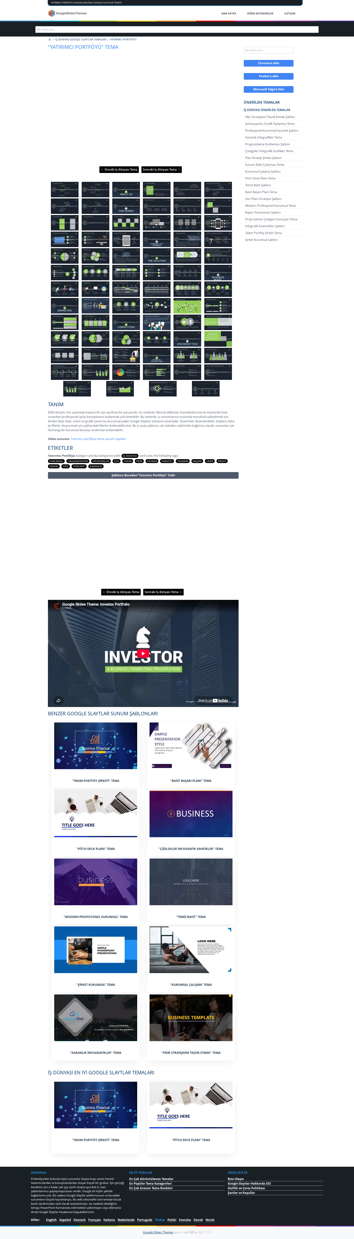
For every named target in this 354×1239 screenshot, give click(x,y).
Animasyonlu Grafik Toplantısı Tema (269, 124)
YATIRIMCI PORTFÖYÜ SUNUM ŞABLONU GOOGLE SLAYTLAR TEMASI (86, 2)
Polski (171, 1220)
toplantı (79, 466)
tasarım (182, 461)
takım (128, 461)
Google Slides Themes (158, 1232)
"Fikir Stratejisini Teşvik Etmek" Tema (191, 1053)
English (51, 1220)
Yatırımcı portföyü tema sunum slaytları (98, 439)
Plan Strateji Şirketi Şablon (263, 158)
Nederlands (126, 1220)
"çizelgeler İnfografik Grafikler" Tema (191, 849)
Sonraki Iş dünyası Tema (160, 169)
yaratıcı (167, 461)
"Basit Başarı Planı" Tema (190, 781)
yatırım (152, 461)
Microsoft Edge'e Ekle (268, 89)
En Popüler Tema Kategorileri (150, 1183)
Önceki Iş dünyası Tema (120, 169)
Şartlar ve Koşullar (241, 1193)
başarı (197, 461)
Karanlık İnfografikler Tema (263, 137)
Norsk (210, 1220)
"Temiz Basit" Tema (191, 917)
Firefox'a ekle (268, 76)
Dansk (198, 1220)
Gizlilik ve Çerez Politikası (246, 1188)
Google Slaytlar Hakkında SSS (249, 1183)
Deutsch (80, 1220)
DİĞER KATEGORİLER (260, 13)
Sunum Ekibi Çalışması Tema (264, 165)
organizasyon (78, 461)
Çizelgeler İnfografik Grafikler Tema (269, 151)
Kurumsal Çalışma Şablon (263, 171)
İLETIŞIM (289, 13)
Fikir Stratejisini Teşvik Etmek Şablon (270, 117)
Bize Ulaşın (236, 1179)
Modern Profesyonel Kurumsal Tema (270, 206)
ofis (65, 466)
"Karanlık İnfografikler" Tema (95, 1053)
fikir (139, 461)
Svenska (185, 1220)
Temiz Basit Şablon (258, 185)
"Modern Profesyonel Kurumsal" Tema (96, 917)
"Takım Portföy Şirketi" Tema (95, 781)
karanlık (96, 466)
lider (209, 461)
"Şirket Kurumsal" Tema (95, 985)
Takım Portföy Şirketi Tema (263, 233)
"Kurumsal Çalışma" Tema (191, 985)
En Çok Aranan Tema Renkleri (151, 1188)
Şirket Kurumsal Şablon (261, 240)
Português (144, 1220)
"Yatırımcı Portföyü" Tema (83, 46)
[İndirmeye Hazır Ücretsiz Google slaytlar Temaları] (68, 13)
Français (94, 1220)
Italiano (109, 1220)
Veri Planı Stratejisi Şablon (263, 199)
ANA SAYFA (228, 13)
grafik (53, 466)
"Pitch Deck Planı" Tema (96, 849)
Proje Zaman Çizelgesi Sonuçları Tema (271, 219)
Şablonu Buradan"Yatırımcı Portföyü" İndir (143, 475)
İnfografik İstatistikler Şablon (265, 226)
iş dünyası (130, 456)
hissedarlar (101, 461)
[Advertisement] (143, 533)
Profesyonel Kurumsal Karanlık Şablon (271, 131)
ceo (116, 461)
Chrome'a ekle (268, 63)
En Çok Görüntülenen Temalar (151, 1179)
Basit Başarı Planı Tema (261, 192)
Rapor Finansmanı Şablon (263, 212)
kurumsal (56, 461)
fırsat (222, 461)
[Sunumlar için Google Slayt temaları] (50, 39)
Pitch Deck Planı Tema (260, 178)
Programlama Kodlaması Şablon (267, 144)
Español (65, 1220)
